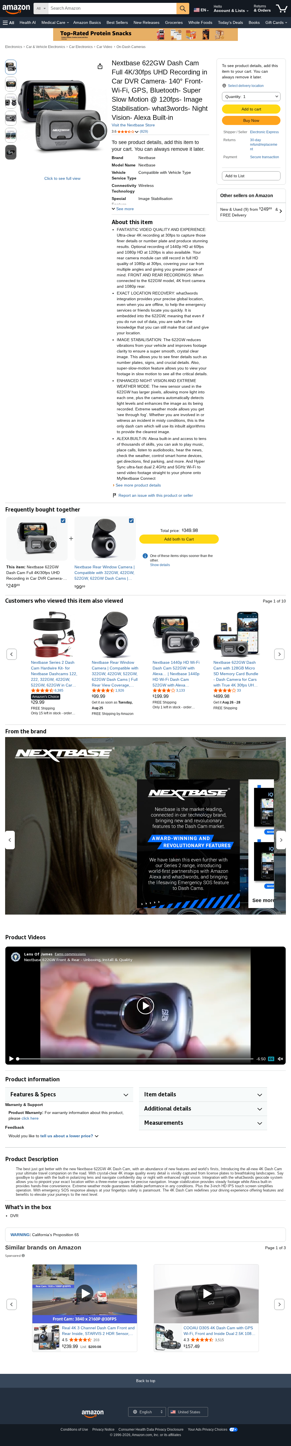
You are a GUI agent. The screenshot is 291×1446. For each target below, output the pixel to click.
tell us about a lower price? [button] (67, 1136)
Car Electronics (81, 47)
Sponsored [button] (13, 1255)
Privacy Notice (103, 1430)
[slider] (135, 1058)
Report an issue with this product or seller (156, 495)
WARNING (20, 1234)
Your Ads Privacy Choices (207, 1430)
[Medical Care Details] (68, 22)
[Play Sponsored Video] (84, 1293)
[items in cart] (281, 8)
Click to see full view (62, 178)
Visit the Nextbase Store (133, 125)
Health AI (28, 22)
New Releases (146, 22)
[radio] (10, 67)
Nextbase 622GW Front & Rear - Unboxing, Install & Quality (78, 959)
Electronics (13, 47)
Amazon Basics (87, 22)
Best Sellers (117, 22)
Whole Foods (200, 22)
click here (30, 1118)
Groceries (174, 22)
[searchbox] (112, 8)
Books (254, 22)
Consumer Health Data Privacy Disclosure (151, 1430)
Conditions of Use (74, 1430)
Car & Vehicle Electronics (45, 47)
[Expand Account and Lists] (247, 11)
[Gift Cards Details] (286, 22)
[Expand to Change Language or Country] (208, 10)
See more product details (138, 485)
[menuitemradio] (271, 1059)
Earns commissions (70, 954)
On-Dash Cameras (131, 47)
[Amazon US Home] (92, 1414)
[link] (105, 538)
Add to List (234, 176)
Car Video (104, 47)
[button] (8, 22)
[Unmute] (280, 1059)
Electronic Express (264, 132)
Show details (160, 565)
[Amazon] (17, 8)
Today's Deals (230, 22)
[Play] (9, 1058)
